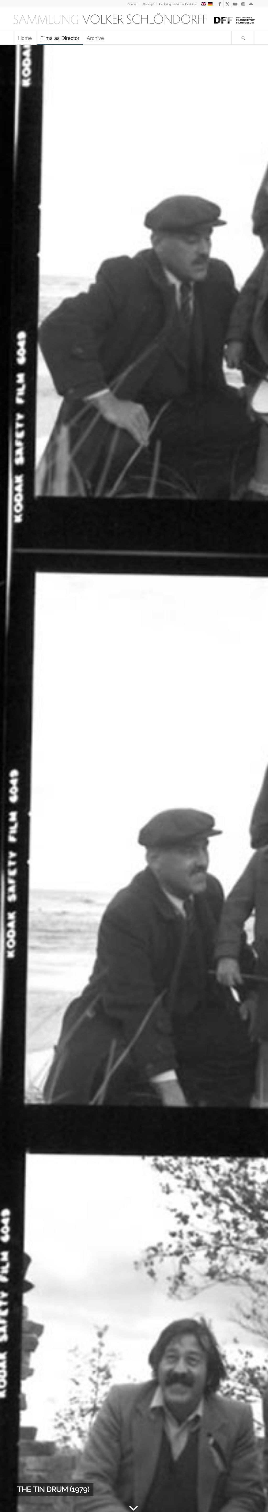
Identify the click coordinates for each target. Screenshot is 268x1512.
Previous (12, 778)
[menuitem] (132, 4)
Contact (132, 4)
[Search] (243, 37)
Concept (148, 4)
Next (256, 778)
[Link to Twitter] (227, 4)
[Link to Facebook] (219, 4)
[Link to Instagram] (243, 4)
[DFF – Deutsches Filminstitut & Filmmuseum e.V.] (134, 19)
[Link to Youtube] (235, 4)
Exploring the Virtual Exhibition (178, 4)
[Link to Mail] (251, 4)
